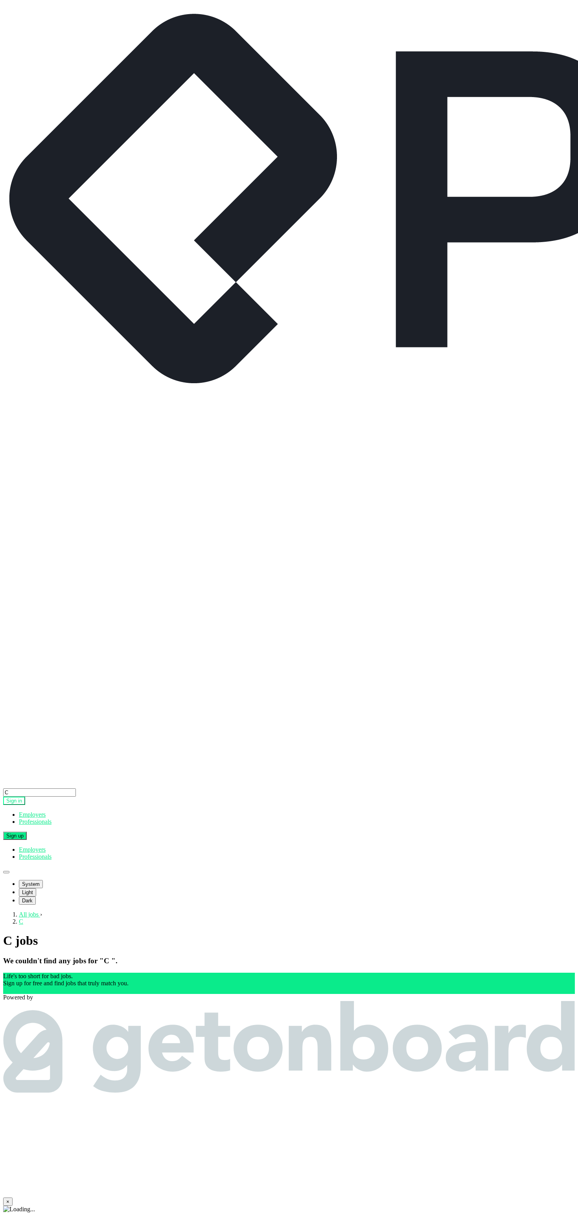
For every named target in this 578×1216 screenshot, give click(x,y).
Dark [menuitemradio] (27, 901)
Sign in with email (25, 990)
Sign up (15, 836)
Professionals (35, 821)
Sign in (14, 801)
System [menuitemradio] (31, 884)
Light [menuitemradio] (27, 892)
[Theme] (6, 872)
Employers (32, 814)
